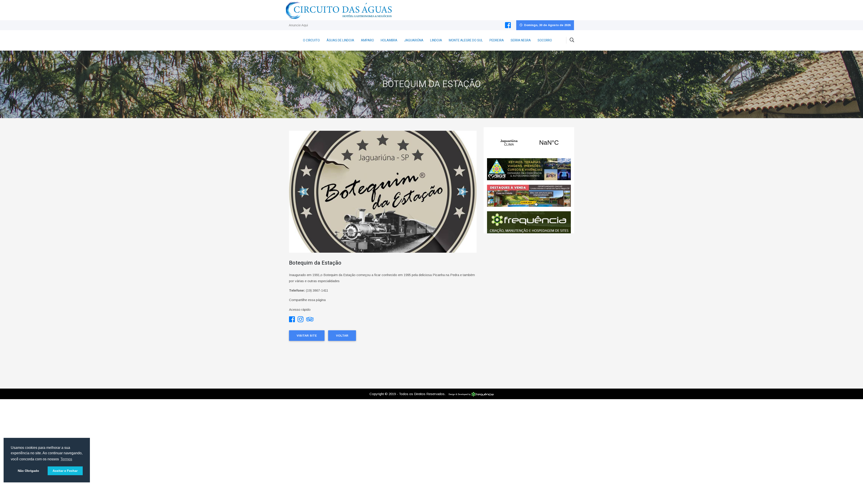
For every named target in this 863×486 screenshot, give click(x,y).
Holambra (389, 40)
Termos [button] (66, 459)
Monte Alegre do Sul (466, 40)
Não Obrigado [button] (28, 470)
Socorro (545, 40)
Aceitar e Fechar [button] (65, 470)
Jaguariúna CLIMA (529, 143)
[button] (303, 192)
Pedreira (496, 40)
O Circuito (311, 40)
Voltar (342, 335)
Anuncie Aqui (298, 25)
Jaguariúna (413, 40)
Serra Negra (521, 40)
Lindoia (436, 40)
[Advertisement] (529, 276)
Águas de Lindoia (340, 40)
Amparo (367, 40)
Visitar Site (307, 335)
